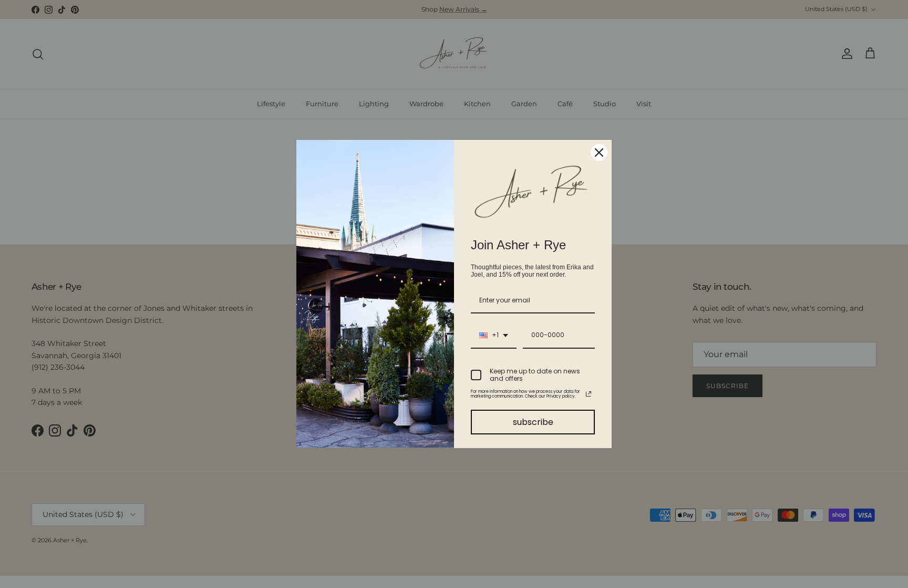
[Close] (599, 152)
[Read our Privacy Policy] (588, 394)
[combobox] (494, 335)
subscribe (533, 422)
